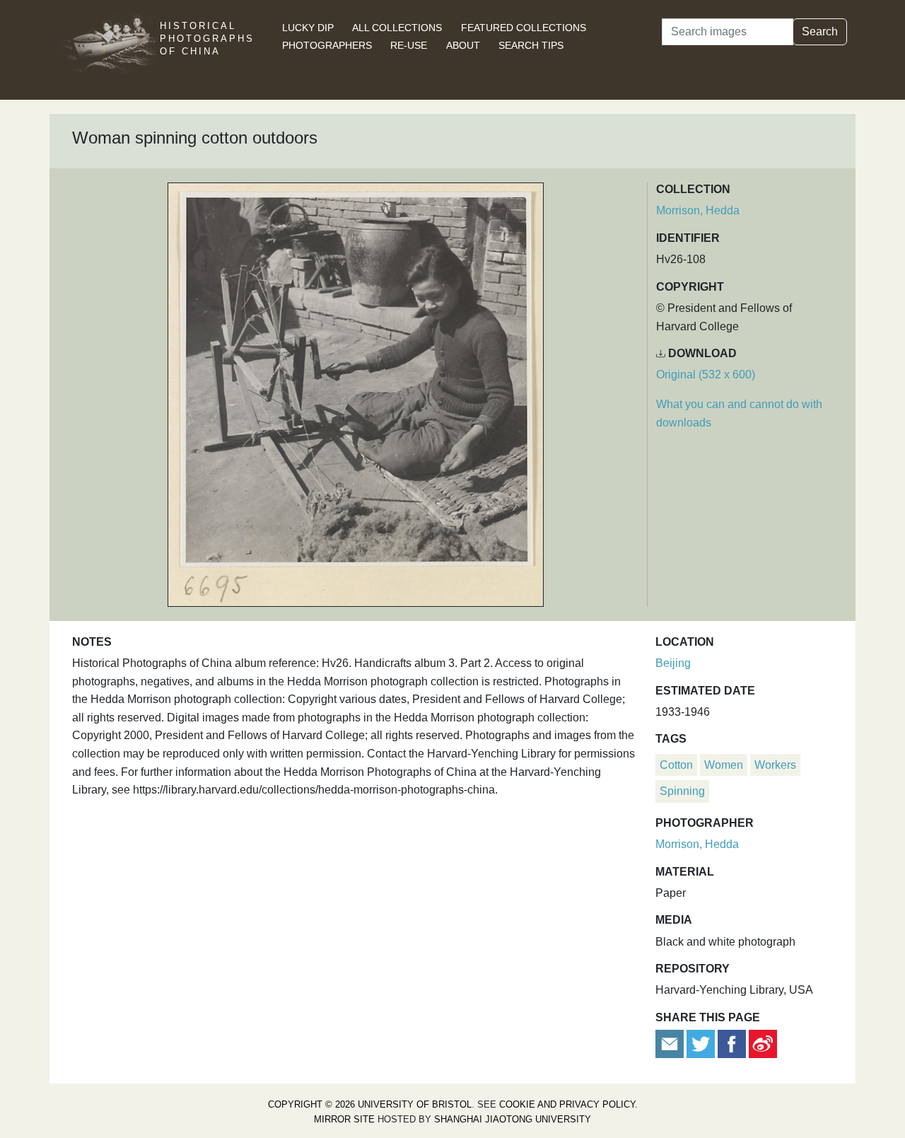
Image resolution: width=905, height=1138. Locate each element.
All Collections (397, 27)
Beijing (673, 663)
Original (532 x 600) (705, 374)
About (463, 45)
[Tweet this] (702, 1043)
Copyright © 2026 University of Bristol (370, 1104)
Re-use (408, 45)
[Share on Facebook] (732, 1043)
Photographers (327, 45)
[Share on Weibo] (763, 1043)
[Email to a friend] (671, 1043)
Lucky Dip (308, 27)
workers (775, 765)
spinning (682, 791)
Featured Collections (523, 27)
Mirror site (344, 1119)
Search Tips (531, 45)
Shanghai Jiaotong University (512, 1119)
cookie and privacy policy (567, 1104)
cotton (676, 765)
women (723, 765)
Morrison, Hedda (698, 210)
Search (820, 31)
